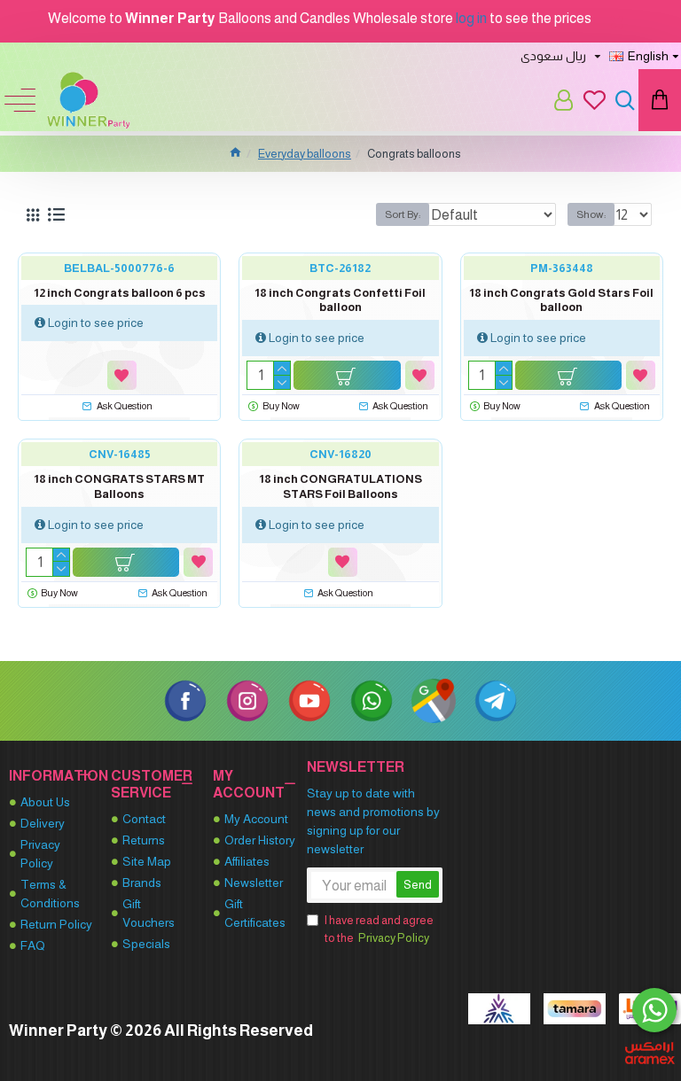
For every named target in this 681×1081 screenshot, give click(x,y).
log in (471, 18)
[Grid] (33, 214)
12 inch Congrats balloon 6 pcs (120, 292)
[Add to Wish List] (122, 375)
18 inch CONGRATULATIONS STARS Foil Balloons (340, 486)
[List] (56, 214)
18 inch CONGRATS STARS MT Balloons (119, 486)
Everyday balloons (304, 153)
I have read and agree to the (379, 929)
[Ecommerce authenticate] (499, 1008)
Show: (591, 214)
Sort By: (402, 214)
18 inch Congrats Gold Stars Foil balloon (561, 300)
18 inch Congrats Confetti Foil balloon (340, 300)
